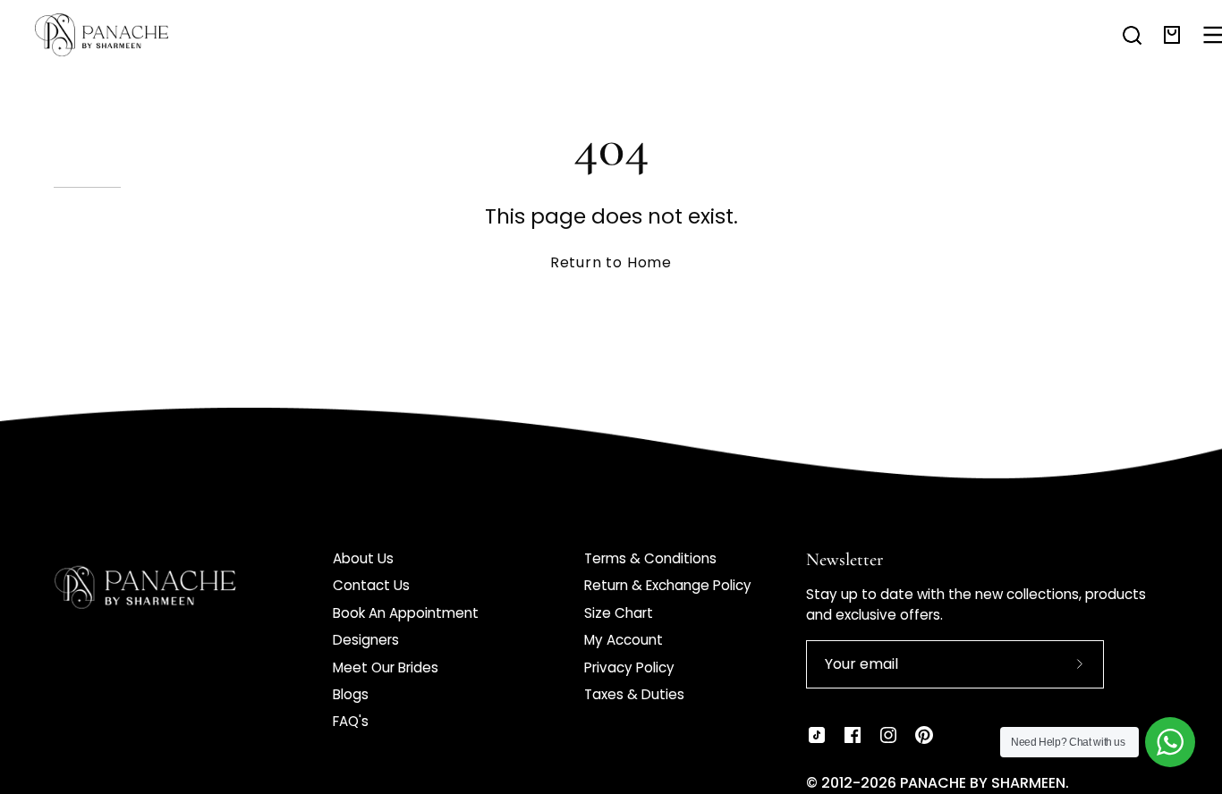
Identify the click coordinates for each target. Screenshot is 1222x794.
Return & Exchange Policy (667, 585)
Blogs (351, 694)
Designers (366, 639)
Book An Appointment (406, 613)
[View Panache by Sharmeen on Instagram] (888, 735)
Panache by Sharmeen (982, 783)
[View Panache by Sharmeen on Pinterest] (924, 735)
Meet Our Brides (385, 667)
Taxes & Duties (634, 694)
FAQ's (351, 721)
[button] (1132, 35)
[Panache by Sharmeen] (121, 34)
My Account (623, 639)
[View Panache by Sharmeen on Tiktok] (816, 735)
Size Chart (618, 613)
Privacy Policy (629, 667)
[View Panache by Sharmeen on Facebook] (852, 735)
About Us (363, 558)
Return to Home (611, 262)
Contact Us (371, 585)
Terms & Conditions (650, 558)
